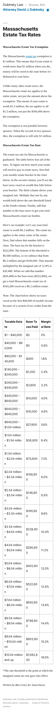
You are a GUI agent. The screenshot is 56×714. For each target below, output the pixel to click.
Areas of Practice (40, 703)
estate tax (31, 56)
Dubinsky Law (13, 5)
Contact (7, 706)
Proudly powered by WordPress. (32, 699)
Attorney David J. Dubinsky (23, 9)
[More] (47, 10)
